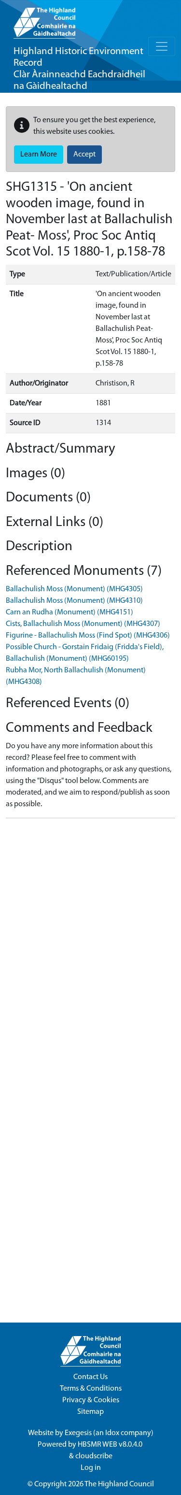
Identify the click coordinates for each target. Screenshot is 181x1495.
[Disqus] (90, 947)
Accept (84, 154)
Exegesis (78, 1433)
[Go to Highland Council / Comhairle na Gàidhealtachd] (44, 19)
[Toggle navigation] (161, 46)
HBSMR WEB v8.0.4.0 (111, 1445)
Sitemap (90, 1412)
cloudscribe (93, 1456)
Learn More (38, 154)
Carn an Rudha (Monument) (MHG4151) (69, 612)
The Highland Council (119, 1484)
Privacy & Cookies (90, 1400)
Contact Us (90, 1377)
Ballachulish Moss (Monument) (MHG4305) (74, 589)
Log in (91, 1468)
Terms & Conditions (91, 1389)
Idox (112, 1433)
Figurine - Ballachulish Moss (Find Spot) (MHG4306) (88, 636)
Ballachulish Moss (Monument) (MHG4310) (74, 601)
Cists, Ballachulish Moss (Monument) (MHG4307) (83, 624)
